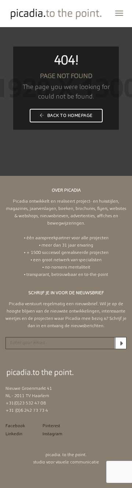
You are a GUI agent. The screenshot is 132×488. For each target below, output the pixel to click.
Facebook (15, 426)
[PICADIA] (56, 13)
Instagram (52, 434)
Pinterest (51, 426)
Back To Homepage (69, 116)
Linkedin (14, 434)
